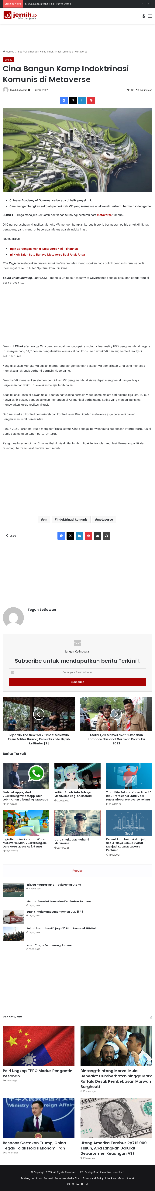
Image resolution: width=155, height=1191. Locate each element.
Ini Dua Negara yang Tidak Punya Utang (53, 885)
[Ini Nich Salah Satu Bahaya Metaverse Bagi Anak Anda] (77, 776)
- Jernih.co (117, 1172)
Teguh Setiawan (18, 90)
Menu (121, 1178)
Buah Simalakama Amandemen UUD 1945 (54, 912)
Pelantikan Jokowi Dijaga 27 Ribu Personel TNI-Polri (62, 928)
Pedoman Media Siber (68, 1178)
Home (9, 51)
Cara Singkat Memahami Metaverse (71, 841)
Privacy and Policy (92, 1178)
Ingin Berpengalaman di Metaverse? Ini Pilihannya (43, 248)
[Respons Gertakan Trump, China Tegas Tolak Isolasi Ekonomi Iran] (38, 1118)
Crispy (18, 51)
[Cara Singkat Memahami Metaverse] (77, 823)
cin (45, 519)
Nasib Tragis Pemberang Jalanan (49, 945)
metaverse (104, 215)
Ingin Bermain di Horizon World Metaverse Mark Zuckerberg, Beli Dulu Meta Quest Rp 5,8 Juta (25, 842)
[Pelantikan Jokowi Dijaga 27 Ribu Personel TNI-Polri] (13, 934)
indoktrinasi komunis (72, 519)
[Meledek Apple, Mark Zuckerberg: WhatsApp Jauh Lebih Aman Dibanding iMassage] (26, 776)
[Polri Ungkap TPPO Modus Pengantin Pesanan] (38, 1046)
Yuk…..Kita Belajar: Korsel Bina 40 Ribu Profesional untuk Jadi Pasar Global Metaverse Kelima (128, 795)
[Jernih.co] (21, 15)
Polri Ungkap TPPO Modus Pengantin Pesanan (52, 3)
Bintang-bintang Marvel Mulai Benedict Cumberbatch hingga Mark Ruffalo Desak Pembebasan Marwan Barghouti (116, 1078)
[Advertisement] (77, 36)
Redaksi (48, 1178)
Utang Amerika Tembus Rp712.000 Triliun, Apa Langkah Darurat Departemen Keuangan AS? (114, 1148)
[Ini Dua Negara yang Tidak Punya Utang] (13, 890)
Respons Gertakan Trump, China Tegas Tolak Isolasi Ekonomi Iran (34, 1145)
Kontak (130, 1178)
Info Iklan (110, 1178)
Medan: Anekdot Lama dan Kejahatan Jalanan (58, 901)
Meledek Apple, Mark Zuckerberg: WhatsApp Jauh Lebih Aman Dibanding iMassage (25, 795)
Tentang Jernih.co (31, 1178)
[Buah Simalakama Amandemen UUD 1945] (13, 917)
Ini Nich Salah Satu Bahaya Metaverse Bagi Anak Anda (73, 794)
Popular (77, 870)
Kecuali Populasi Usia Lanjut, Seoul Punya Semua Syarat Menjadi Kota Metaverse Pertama (126, 844)
